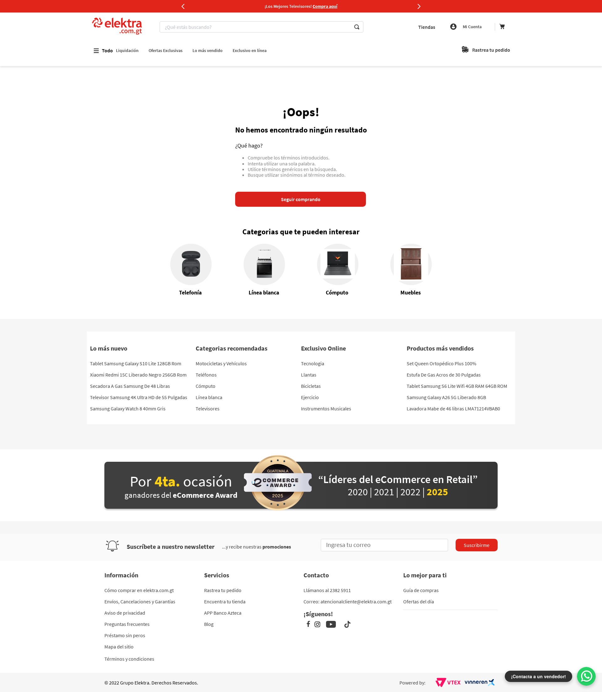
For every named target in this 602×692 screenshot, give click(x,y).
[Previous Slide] (183, 6)
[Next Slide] (419, 6)
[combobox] (262, 27)
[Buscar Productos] (357, 27)
